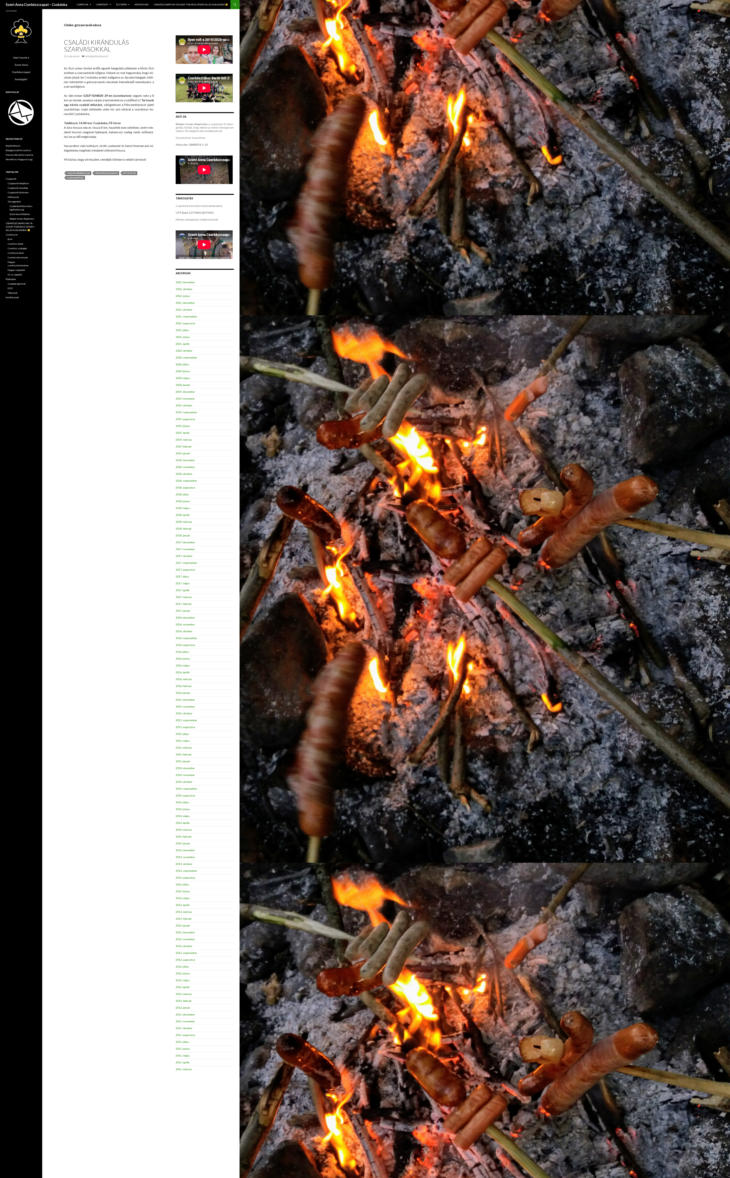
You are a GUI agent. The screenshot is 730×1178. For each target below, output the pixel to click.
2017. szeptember (186, 562)
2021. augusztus (185, 323)
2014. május (183, 816)
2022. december (185, 282)
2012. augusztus (185, 959)
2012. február (184, 1000)
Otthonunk (13, 197)
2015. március (184, 747)
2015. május (183, 740)
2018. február (184, 528)
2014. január (183, 843)
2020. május (183, 378)
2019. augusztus (185, 419)
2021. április (183, 343)
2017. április (183, 590)
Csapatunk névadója (18, 187)
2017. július (182, 576)
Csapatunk (82, 4)
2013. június (183, 891)
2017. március (184, 597)
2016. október (184, 631)
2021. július (182, 330)
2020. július (182, 364)
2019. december (185, 391)
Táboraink (12, 292)
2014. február (184, 836)
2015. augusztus (185, 727)
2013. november (185, 857)
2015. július (182, 733)
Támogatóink (14, 201)
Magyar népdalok (16, 270)
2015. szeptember (186, 720)
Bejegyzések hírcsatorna (18, 150)
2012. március (184, 994)
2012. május (183, 980)
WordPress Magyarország (19, 159)
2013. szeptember (186, 870)
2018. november (185, 467)
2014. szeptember (186, 788)
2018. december (185, 460)
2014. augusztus (185, 795)
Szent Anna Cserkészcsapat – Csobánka (36, 4)
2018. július (182, 494)
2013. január (183, 925)
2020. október (184, 350)
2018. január (183, 535)
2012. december (185, 932)
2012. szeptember (186, 952)
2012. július (182, 966)
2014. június (183, 809)
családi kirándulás (78, 173)
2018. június (183, 501)
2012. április (183, 987)
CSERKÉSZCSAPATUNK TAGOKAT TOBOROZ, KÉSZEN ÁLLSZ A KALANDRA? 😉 (191, 4)
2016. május (183, 665)
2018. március (184, 521)
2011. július (182, 1041)
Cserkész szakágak (17, 248)
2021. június (183, 337)
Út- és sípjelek (15, 274)
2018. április (183, 514)
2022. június (183, 295)
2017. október (184, 556)
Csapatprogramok (17, 283)
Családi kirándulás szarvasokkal (96, 45)
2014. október (184, 781)
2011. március (184, 1069)
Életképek (121, 4)
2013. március (184, 911)
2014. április (183, 822)
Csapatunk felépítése (18, 183)
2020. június (183, 371)
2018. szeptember (186, 480)
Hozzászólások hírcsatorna (19, 154)
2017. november (185, 549)
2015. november (185, 706)
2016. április (183, 672)
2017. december (185, 542)
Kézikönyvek (142, 4)
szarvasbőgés (75, 177)
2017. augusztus (185, 569)
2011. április (183, 1062)
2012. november (185, 939)
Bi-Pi (10, 239)
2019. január (183, 453)
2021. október (184, 309)
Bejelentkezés (13, 145)
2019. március (184, 439)
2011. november (185, 1021)
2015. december (185, 699)
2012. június (183, 973)
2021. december (185, 302)
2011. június (183, 1048)
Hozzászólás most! (97, 56)
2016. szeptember (186, 638)
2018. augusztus (185, 487)
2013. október (184, 863)
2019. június (183, 426)
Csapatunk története (18, 192)
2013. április (183, 905)
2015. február (184, 754)
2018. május (183, 508)
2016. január (183, 692)
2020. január (183, 384)
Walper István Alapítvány (22, 218)
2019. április (183, 432)
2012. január (183, 1007)
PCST (10, 288)
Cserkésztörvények (18, 257)
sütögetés (129, 173)
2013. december (185, 850)
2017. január (183, 610)
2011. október (184, 1028)
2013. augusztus (185, 877)
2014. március (184, 829)
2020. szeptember (186, 357)
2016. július (182, 651)
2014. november (185, 775)
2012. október (184, 946)
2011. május (183, 1055)
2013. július (182, 884)
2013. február (184, 918)
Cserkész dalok (15, 243)
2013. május (183, 898)
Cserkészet (102, 4)
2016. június (183, 658)
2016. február (184, 686)
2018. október (184, 473)
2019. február (184, 446)
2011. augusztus (185, 1035)
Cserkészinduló (16, 252)
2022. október (184, 289)
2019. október (184, 405)
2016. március (184, 679)
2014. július (182, 802)
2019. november (185, 398)
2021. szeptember (186, 316)
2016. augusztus (185, 645)
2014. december (185, 768)
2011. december (185, 1014)
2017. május (183, 583)
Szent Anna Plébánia (20, 214)
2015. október (184, 713)
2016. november (185, 624)
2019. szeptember (186, 412)
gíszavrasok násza (106, 173)
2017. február (184, 603)
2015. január (183, 761)
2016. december (185, 617)
